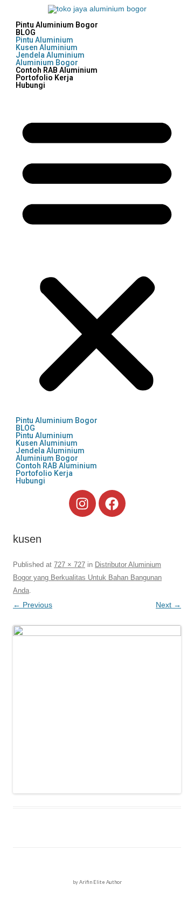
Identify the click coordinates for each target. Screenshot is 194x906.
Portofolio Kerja (44, 77)
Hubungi (30, 85)
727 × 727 (69, 565)
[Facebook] (112, 503)
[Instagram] (82, 503)
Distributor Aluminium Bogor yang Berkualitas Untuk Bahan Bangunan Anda (87, 577)
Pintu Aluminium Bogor (57, 24)
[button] (97, 253)
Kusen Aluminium (47, 47)
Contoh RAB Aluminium (57, 70)
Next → (168, 604)
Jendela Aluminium (50, 55)
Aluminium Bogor (47, 62)
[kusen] (97, 709)
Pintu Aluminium (44, 40)
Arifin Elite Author (100, 882)
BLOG (26, 32)
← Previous (32, 604)
